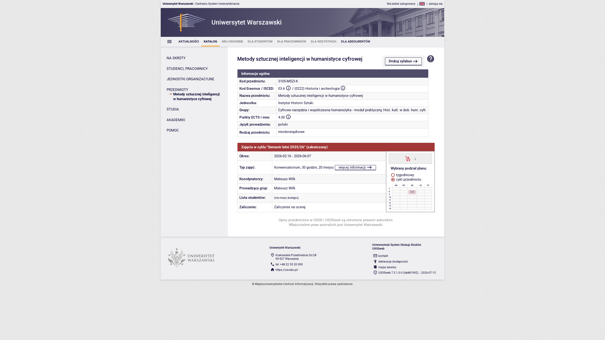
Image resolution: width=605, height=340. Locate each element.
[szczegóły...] (415, 158)
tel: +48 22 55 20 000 (289, 264)
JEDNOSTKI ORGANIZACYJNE (190, 79)
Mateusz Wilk (284, 179)
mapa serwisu (387, 267)
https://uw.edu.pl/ (287, 270)
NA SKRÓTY (176, 58)
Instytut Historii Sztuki (295, 103)
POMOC (173, 130)
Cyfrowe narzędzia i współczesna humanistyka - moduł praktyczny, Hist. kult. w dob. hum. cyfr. (352, 110)
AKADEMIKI (176, 120)
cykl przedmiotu (408, 179)
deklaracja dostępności (393, 261)
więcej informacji (352, 167)
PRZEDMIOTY (177, 90)
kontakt (383, 256)
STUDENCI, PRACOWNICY (187, 69)
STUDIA (173, 109)
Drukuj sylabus (400, 61)
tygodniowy (404, 175)
